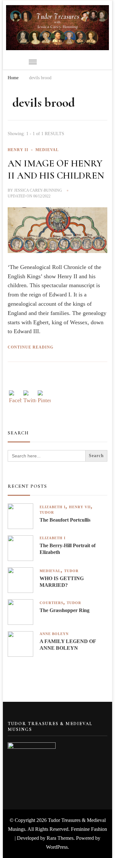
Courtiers (51, 603)
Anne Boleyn (54, 634)
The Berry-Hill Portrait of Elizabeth (68, 549)
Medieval (47, 150)
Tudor (47, 512)
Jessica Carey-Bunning (38, 190)
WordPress (57, 847)
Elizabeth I (52, 507)
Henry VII (80, 507)
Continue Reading (30, 347)
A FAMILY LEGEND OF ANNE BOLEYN (68, 645)
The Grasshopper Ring (64, 610)
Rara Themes (60, 838)
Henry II (18, 150)
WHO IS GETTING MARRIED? (62, 582)
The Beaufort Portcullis (65, 520)
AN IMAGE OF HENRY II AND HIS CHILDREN (56, 169)
